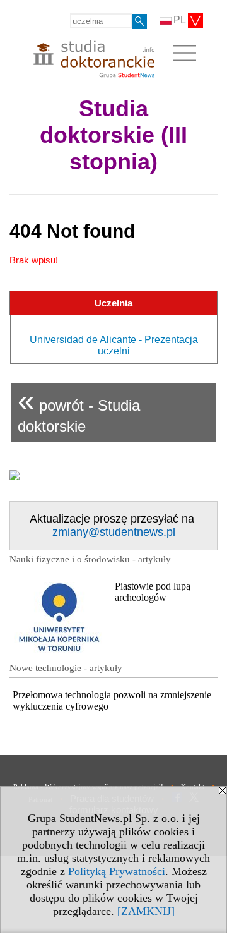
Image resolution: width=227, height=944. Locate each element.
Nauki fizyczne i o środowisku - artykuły (90, 559)
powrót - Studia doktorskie (79, 409)
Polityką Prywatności (116, 871)
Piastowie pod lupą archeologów (152, 592)
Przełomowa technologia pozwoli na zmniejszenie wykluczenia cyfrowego (112, 700)
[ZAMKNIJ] (146, 911)
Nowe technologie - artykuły (65, 668)
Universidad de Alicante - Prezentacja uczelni (114, 345)
